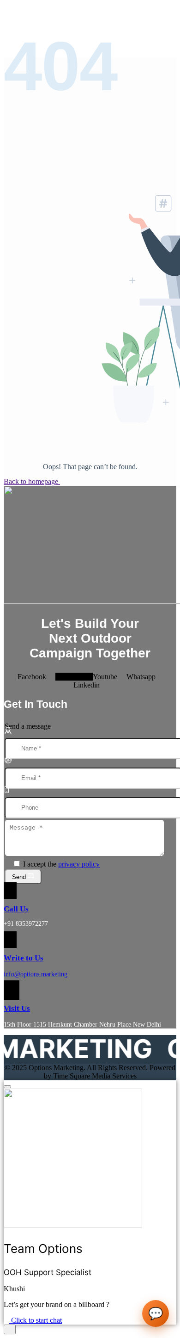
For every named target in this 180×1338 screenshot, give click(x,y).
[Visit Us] (11, 990)
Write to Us (23, 958)
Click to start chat (35, 1320)
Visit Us (17, 1008)
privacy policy (79, 864)
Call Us (16, 908)
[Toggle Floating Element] (10, 1329)
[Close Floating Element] (7, 1086)
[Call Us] (10, 890)
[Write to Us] (10, 939)
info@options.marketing (35, 974)
